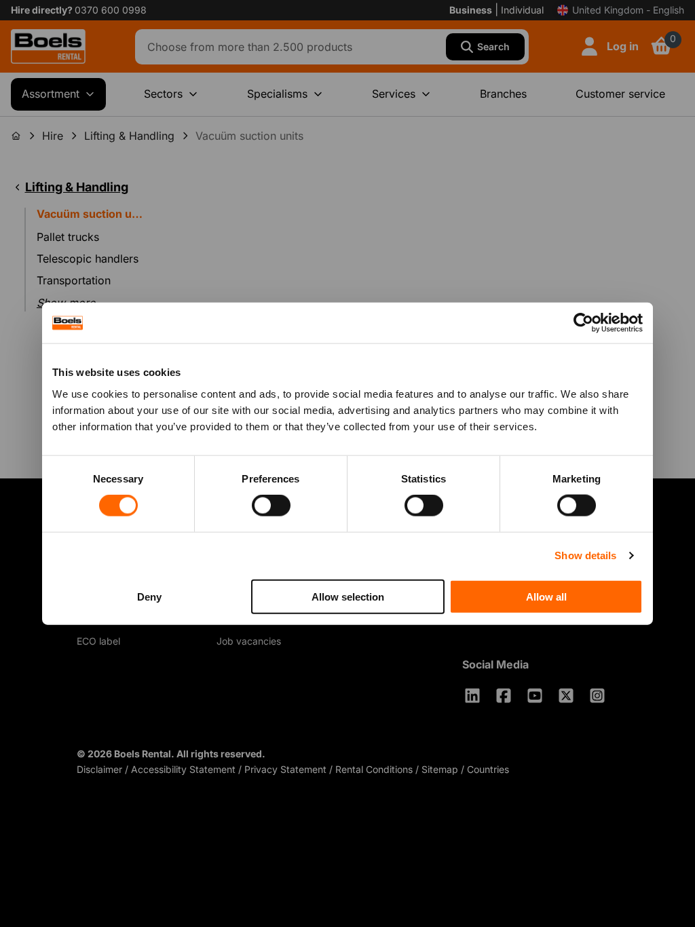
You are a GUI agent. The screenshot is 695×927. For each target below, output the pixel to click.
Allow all (546, 596)
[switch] (271, 505)
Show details (585, 555)
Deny (149, 596)
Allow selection (348, 596)
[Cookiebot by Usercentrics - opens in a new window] (583, 323)
